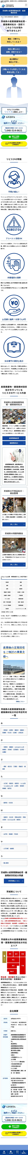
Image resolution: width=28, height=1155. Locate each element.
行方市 (11, 802)
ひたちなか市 (11, 819)
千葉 (22, 965)
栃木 (16, 954)
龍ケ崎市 (6, 863)
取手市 (9, 788)
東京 (13, 965)
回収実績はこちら (14, 881)
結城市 (12, 848)
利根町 (4, 788)
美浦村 (11, 834)
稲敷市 (22, 730)
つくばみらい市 (8, 786)
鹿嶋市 (11, 747)
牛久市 (9, 732)
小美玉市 (20, 732)
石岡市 (11, 730)
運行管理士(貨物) (15, 1050)
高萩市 (11, 783)
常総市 (21, 766)
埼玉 (13, 959)
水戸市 (5, 834)
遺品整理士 (14, 1043)
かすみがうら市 (19, 747)
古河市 (22, 749)
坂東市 (6, 817)
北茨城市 (16, 749)
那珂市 (5, 802)
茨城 (22, 954)
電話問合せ (24, 1153)
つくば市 (23, 783)
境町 (5, 766)
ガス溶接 (13, 1059)
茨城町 (4, 732)
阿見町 (6, 730)
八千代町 (6, 848)
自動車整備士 (14, 1052)
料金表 (4, 1153)
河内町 (10, 749)
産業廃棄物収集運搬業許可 (18, 1034)
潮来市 (17, 730)
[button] (14, 129)
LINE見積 (11, 1153)
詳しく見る (14, 524)
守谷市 (16, 834)
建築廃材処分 (14, 443)
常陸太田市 (18, 817)
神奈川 (12, 971)
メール (17, 1153)
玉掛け (13, 1055)
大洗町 (15, 732)
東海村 (22, 786)
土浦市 (16, 786)
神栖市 (4, 749)
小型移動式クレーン (16, 1057)
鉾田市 (18, 819)
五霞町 (4, 752)
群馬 (10, 954)
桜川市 (10, 766)
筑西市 (17, 783)
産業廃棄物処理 (14, 438)
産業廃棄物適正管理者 (17, 1048)
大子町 (6, 783)
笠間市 (6, 747)
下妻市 (15, 766)
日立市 (11, 817)
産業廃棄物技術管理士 (17, 1046)
